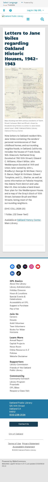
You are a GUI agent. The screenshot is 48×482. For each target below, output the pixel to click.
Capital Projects (17, 343)
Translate (11, 5)
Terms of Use (14, 443)
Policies (13, 353)
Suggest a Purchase (19, 305)
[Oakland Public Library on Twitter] (18, 266)
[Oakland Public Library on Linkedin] (12, 273)
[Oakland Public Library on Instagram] (31, 266)
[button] (4, 10)
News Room (15, 347)
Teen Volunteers (17, 326)
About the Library (18, 284)
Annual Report (16, 340)
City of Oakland (16, 434)
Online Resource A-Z (19, 350)
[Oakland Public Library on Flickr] (25, 266)
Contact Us (24, 424)
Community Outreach (19, 379)
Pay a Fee (14, 309)
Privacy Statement (30, 443)
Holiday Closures (18, 290)
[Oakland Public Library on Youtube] (38, 266)
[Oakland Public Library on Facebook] (12, 266)
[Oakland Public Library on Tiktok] (18, 273)
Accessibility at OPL (19, 302)
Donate (13, 320)
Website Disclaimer (19, 356)
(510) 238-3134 (17, 415)
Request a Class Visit (19, 391)
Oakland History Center (29, 220)
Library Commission (19, 364)
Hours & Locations (18, 293)
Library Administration (20, 287)
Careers (13, 317)
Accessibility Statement (24, 447)
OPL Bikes (14, 387)
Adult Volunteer (17, 323)
